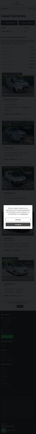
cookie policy (24, 214)
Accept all (18, 224)
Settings (18, 219)
